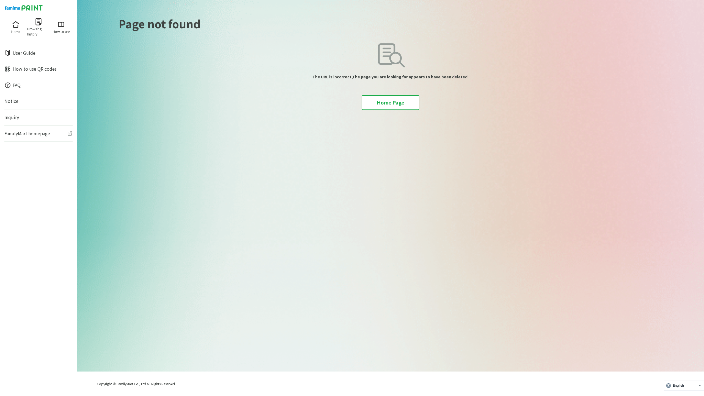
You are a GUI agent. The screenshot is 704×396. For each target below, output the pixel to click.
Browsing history (34, 31)
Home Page (390, 102)
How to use (61, 31)
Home (15, 31)
